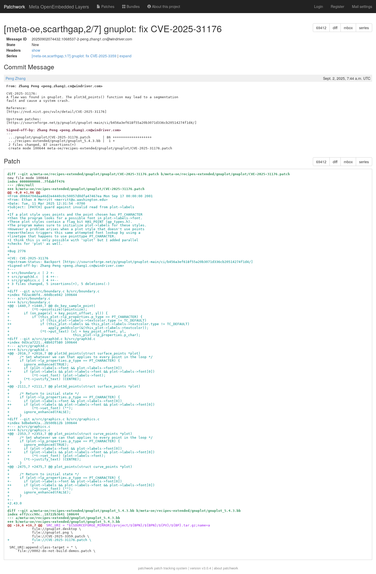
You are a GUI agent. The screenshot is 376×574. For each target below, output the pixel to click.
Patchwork (14, 6)
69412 (321, 27)
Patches (107, 6)
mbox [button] (348, 27)
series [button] (364, 27)
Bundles (133, 6)
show (36, 50)
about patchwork (226, 568)
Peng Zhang (16, 78)
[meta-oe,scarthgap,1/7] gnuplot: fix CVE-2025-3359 (74, 55)
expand (125, 55)
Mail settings (362, 6)
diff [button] (335, 27)
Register (337, 6)
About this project (165, 6)
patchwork (145, 568)
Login (318, 6)
